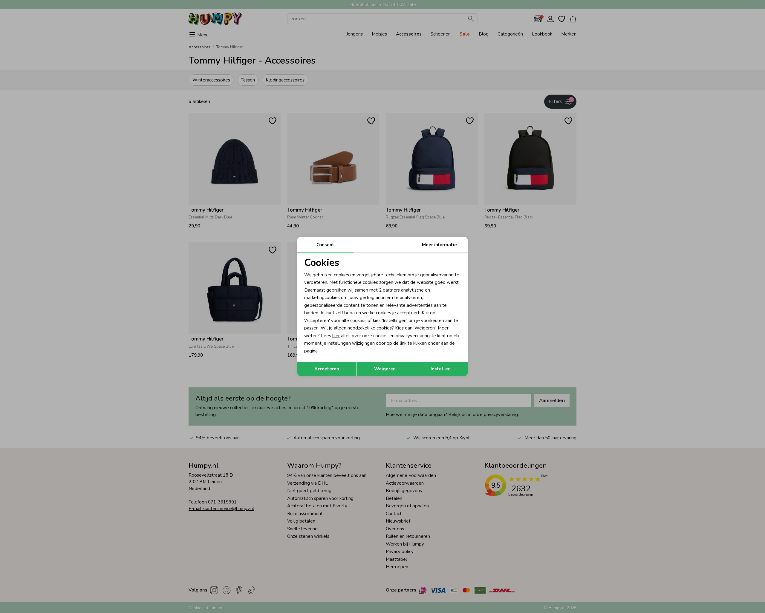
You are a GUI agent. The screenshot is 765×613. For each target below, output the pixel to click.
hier (336, 336)
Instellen (441, 369)
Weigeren (385, 369)
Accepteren (326, 369)
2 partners (389, 290)
